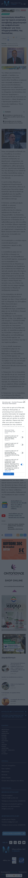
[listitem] (14, 431)
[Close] (24, 402)
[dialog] (14, 439)
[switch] (22, 437)
